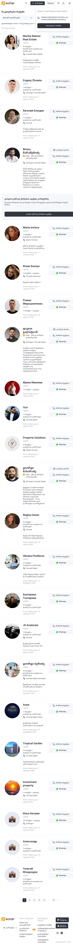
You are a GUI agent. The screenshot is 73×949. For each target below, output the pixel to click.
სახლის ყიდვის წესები (26, 935)
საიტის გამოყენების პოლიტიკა (53, 19)
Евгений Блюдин (33, 110)
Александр (30, 841)
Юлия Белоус (31, 266)
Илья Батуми (31, 813)
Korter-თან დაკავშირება (25, 924)
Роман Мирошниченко (32, 302)
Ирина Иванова (32, 382)
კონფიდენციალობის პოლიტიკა (46, 929)
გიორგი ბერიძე (34, 663)
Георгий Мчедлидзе (30, 870)
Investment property (29, 783)
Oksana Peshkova (33, 555)
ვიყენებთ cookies (45, 925)
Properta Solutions (34, 437)
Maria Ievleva (31, 227)
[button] (29, 900)
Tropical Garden (32, 743)
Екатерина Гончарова (29, 596)
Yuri (25, 407)
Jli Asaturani (30, 625)
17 (54, 900)
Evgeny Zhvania (32, 80)
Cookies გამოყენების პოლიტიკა (53, 17)
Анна (26, 704)
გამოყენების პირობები (43, 935)
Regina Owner (31, 515)
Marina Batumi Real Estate (31, 37)
